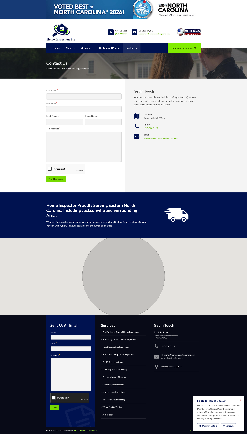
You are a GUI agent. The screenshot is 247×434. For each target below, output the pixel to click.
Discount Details (209, 425)
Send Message (56, 179)
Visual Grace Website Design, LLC (87, 430)
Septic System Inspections (114, 392)
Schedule (229, 425)
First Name (51, 90)
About (69, 48)
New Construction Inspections (116, 347)
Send (55, 407)
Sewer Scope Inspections (113, 384)
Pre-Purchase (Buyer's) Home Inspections (121, 332)
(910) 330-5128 (151, 128)
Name (53, 332)
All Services (108, 414)
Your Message (52, 128)
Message (54, 355)
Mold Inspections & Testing (115, 369)
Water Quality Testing (112, 407)
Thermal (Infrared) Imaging (114, 377)
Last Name (51, 103)
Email (52, 343)
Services (86, 48)
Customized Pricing (109, 48)
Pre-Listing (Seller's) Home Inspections (120, 339)
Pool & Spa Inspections (113, 362)
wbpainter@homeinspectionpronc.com (161, 138)
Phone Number (92, 116)
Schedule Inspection (182, 48)
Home (57, 48)
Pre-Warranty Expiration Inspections (119, 354)
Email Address (52, 116)
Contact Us (131, 48)
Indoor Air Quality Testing (114, 399)
